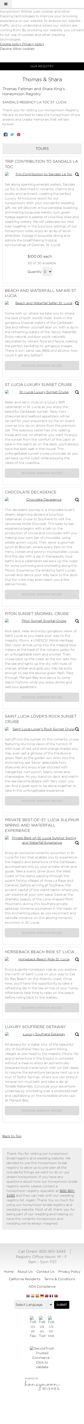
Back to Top (11, 1136)
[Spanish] (37, 1296)
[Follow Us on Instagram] (51, 1327)
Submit (61, 1304)
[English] (28, 1296)
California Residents (24, 1279)
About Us (25, 1271)
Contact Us (45, 1271)
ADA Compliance (42, 1286)
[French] (51, 1296)
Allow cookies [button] (24, 49)
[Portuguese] (56, 1296)
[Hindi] (33, 1296)
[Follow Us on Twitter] (42, 1327)
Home (9, 1271)
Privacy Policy (69, 1271)
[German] (42, 1296)
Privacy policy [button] (33, 44)
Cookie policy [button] (11, 44)
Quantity (35, 271)
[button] (6, 4)
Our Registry (42, 66)
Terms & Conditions (59, 1279)
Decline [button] (6, 49)
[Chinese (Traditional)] (47, 1296)
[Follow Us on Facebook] (33, 1327)
